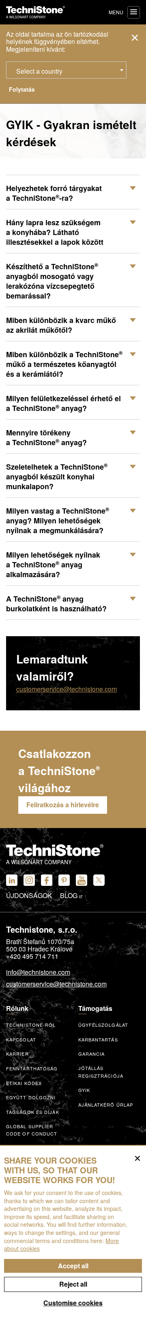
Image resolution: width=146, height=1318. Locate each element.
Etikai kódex (24, 1083)
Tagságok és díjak (32, 1112)
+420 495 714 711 (32, 956)
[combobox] (66, 70)
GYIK (84, 1090)
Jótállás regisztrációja (100, 1072)
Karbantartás (98, 1039)
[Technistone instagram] (29, 880)
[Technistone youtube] (81, 880)
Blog (69, 895)
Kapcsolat (21, 1039)
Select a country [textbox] (39, 71)
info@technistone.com (38, 973)
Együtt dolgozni (31, 1097)
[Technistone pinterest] (64, 880)
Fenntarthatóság (32, 1068)
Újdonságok (29, 895)
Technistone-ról (31, 1024)
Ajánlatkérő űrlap (105, 1104)
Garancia (91, 1053)
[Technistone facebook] (46, 880)
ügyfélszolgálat (103, 1024)
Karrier (17, 1053)
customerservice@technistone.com (66, 689)
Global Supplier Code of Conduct (32, 1130)
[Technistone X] (99, 880)
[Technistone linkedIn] (11, 880)
